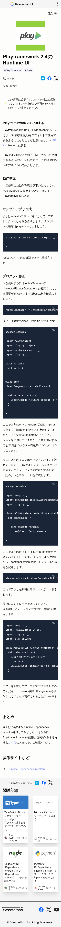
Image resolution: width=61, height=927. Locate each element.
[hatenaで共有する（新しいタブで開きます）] (43, 78)
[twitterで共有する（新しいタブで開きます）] (56, 78)
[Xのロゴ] (48, 909)
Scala (29, 70)
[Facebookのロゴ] (41, 909)
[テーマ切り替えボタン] (58, 4)
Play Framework (13, 70)
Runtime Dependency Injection (26, 769)
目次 (50, 13)
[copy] (54, 237)
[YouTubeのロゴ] (56, 909)
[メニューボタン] (4, 4)
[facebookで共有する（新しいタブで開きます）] (49, 78)
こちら (12, 742)
